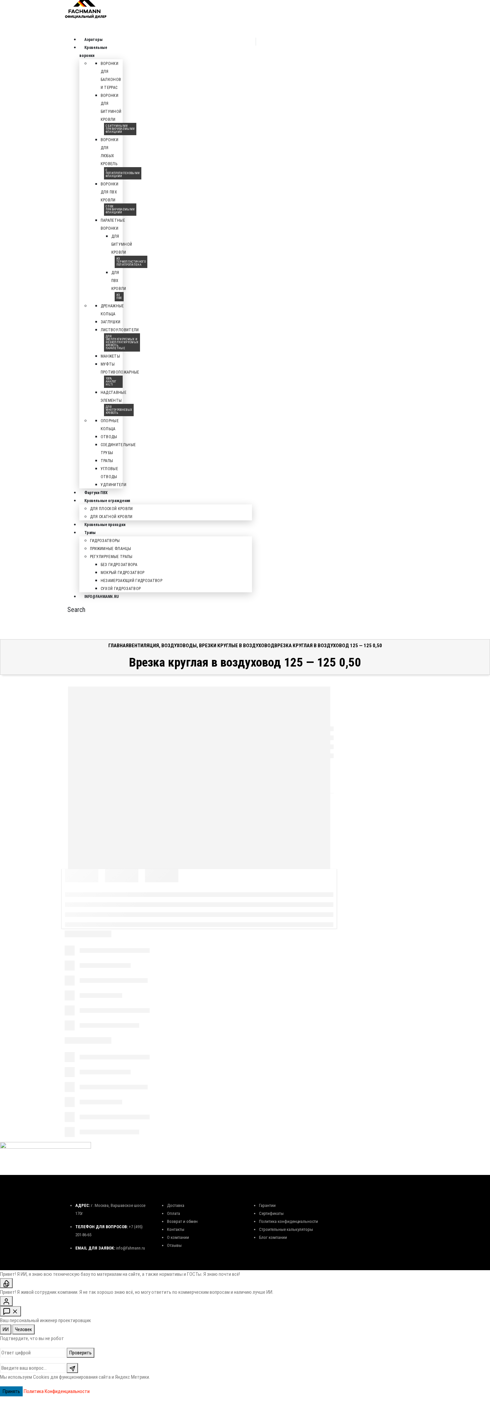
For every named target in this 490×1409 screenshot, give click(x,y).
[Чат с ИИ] (6, 1283)
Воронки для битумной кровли (118, 112)
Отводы (109, 436)
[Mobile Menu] (67, 319)
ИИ (6, 1329)
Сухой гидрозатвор (121, 588)
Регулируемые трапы (111, 556)
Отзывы (174, 1245)
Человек (23, 1329)
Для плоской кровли (111, 508)
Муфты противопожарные (120, 373)
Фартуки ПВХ (96, 492)
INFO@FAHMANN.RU (101, 596)
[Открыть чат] (10, 1311)
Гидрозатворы (105, 540)
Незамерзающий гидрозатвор (131, 580)
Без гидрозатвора (119, 564)
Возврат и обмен (182, 1221)
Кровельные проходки (104, 524)
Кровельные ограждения (107, 500)
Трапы (107, 460)
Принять (11, 1391)
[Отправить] (72, 1368)
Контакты (175, 1229)
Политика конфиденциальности (288, 1221)
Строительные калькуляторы (286, 1229)
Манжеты (110, 356)
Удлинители (113, 484)
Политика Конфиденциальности (57, 1391)
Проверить (80, 1353)
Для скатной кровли (111, 516)
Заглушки (111, 322)
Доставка (175, 1205)
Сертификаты (271, 1213)
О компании (178, 1237)
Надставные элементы (116, 401)
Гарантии (267, 1205)
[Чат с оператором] (6, 1301)
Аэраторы (93, 39)
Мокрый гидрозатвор (123, 572)
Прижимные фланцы (110, 548)
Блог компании (273, 1237)
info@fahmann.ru (130, 1248)
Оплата (173, 1213)
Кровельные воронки (93, 51)
